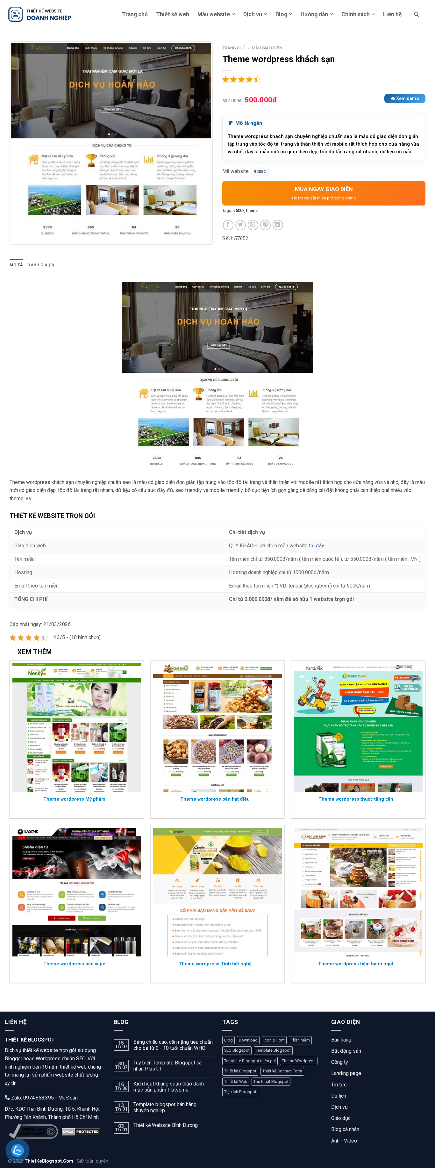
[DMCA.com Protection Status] (81, 1132)
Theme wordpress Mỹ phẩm (74, 799)
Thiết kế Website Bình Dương (165, 1125)
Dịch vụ (252, 14)
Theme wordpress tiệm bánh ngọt (355, 964)
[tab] (16, 265)
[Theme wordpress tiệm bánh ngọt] (358, 892)
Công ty (339, 1062)
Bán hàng (341, 1040)
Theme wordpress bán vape (74, 964)
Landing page (346, 1073)
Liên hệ (392, 14)
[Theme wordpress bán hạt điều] (217, 727)
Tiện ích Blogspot (240, 1091)
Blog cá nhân (345, 1129)
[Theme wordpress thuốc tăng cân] (358, 727)
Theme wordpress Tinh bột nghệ (215, 964)
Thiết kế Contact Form (282, 1071)
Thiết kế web (172, 14)
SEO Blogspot (237, 1050)
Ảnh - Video (344, 1141)
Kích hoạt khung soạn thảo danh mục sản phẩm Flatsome (168, 1087)
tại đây (316, 546)
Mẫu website (213, 14)
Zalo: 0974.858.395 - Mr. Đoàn (44, 1098)
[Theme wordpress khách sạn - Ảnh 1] (111, 143)
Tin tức (338, 1085)
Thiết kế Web (235, 1081)
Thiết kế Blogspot (240, 1071)
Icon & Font (274, 1040)
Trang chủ (135, 14)
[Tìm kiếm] (416, 14)
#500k (238, 210)
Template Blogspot (273, 1050)
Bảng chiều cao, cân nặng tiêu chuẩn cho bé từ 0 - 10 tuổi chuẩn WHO (173, 1045)
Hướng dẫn (314, 14)
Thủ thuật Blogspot (271, 1081)
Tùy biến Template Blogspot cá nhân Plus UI (167, 1066)
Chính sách (355, 14)
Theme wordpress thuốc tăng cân (355, 799)
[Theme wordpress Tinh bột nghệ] (217, 892)
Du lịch (338, 1096)
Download (248, 1040)
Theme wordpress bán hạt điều (215, 799)
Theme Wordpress (299, 1060)
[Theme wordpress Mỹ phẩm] (76, 727)
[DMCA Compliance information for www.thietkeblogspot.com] (33, 1131)
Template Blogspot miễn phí (250, 1060)
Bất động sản (346, 1051)
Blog (281, 14)
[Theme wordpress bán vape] (76, 892)
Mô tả (16, 265)
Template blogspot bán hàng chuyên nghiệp (164, 1107)
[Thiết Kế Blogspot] (40, 14)
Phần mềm (300, 1040)
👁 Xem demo (405, 98)
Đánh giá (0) (40, 265)
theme (252, 210)
